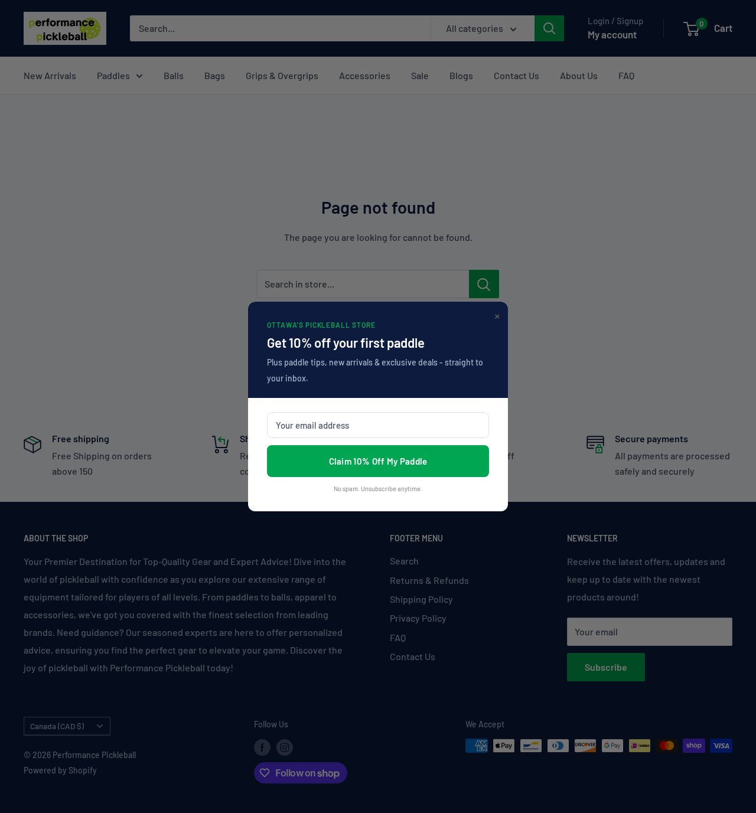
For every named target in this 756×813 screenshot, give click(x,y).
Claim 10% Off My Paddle (378, 461)
